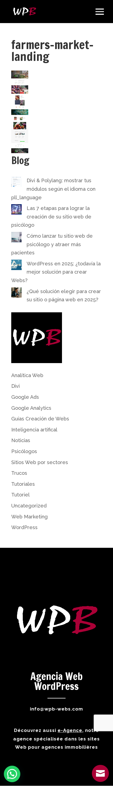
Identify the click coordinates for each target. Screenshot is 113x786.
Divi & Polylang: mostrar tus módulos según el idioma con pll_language (53, 189)
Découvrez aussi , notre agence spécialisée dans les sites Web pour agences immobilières (56, 739)
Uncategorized (29, 506)
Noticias (20, 440)
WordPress (24, 527)
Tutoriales (23, 484)
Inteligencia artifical (34, 430)
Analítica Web (27, 375)
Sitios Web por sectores (39, 462)
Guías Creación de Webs (40, 419)
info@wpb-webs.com (56, 709)
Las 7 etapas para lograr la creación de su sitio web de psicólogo (51, 216)
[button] (12, 774)
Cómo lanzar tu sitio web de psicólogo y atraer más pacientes (52, 244)
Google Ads (25, 397)
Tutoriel (20, 495)
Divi (15, 386)
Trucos (19, 473)
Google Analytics (31, 408)
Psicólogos (24, 451)
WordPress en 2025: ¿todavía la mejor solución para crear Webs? (56, 272)
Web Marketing (29, 517)
